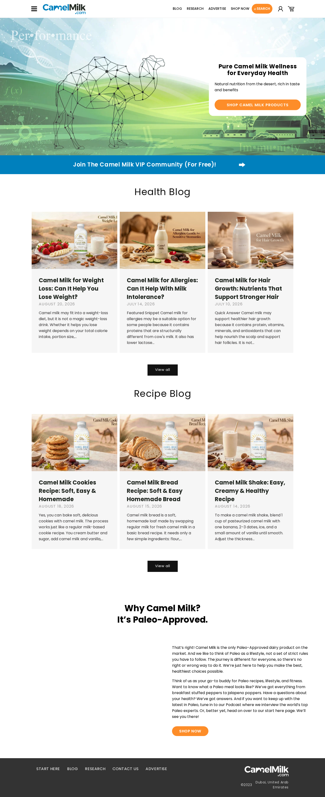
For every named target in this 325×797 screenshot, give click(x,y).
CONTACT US (125, 769)
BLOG (72, 769)
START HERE (48, 769)
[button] (34, 9)
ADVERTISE (156, 769)
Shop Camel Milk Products (258, 105)
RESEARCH (95, 769)
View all (162, 369)
